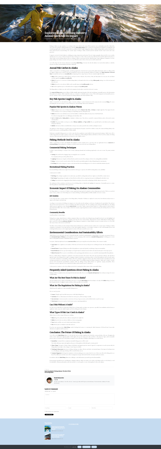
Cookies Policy (74, 446)
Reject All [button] (94, 446)
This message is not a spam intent (52, 411)
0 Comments (74, 38)
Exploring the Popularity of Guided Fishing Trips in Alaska (58, 428)
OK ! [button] (79, 446)
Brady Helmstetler (49, 38)
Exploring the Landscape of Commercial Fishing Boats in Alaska (58, 436)
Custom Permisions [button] (86, 446)
